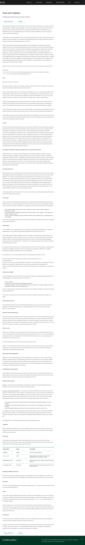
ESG (69, 2)
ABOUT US (29, 2)
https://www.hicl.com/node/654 (8, 308)
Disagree (21, 21)
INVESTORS (39, 2)
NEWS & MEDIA (60, 2)
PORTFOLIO (49, 2)
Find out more (61, 541)
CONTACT (77, 2)
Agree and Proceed (8, 21)
